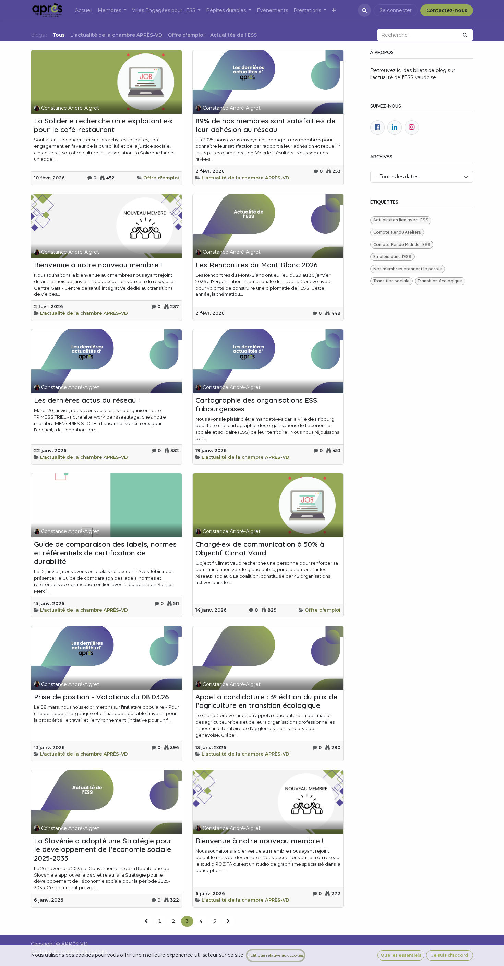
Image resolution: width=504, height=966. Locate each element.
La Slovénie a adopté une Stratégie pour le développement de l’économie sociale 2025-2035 (103, 849)
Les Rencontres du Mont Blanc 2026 (256, 265)
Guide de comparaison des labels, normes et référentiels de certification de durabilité (105, 553)
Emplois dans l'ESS (392, 256)
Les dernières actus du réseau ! (87, 400)
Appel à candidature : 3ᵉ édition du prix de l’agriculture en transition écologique (266, 701)
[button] (364, 10)
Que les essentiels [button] (401, 955)
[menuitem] (83, 10)
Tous (58, 35)
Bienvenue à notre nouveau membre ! (98, 265)
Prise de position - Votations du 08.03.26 (101, 696)
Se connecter (396, 10)
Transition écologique (440, 280)
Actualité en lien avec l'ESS (400, 219)
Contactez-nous (446, 10)
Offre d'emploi (161, 177)
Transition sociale (391, 280)
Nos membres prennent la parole (407, 268)
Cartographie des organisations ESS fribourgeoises (256, 404)
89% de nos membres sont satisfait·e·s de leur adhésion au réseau (265, 125)
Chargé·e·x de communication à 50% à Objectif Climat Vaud (259, 548)
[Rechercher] (465, 35)
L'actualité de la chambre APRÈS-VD (245, 177)
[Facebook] (377, 127)
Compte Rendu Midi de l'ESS (401, 244)
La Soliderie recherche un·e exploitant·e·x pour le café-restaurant (103, 125)
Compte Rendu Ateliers (397, 232)
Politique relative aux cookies (276, 955)
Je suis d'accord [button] (449, 955)
